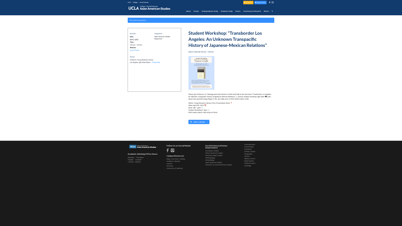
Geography (248, 154)
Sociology (247, 165)
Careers (169, 163)
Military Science (249, 158)
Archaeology (209, 160)
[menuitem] (130, 2)
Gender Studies (249, 151)
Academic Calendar (173, 161)
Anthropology (210, 158)
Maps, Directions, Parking (176, 159)
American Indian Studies (213, 155)
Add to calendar (199, 122)
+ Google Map (155, 62)
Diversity (170, 166)
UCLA (129, 2)
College (135, 2)
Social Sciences (144, 2)
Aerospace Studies (212, 151)
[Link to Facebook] (269, 2)
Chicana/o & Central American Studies (218, 165)
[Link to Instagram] (272, 2)
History (247, 156)
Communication (249, 144)
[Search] (272, 11)
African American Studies (214, 153)
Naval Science (249, 161)
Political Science (249, 163)
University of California (175, 168)
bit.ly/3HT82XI (134, 50)
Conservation (249, 147)
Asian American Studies (213, 162)
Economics (248, 149)
